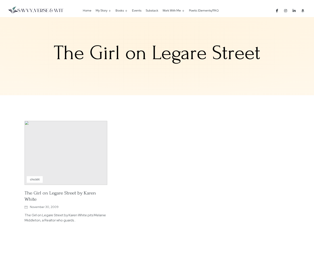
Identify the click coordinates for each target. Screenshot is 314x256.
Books (120, 10)
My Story (101, 10)
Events (136, 10)
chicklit (35, 179)
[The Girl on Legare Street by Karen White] (66, 153)
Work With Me (172, 10)
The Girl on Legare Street (157, 53)
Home (87, 10)
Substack (152, 10)
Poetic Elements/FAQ (204, 10)
